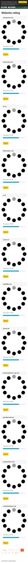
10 (16, 550)
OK (22, 2)
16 (12, 553)
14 (6, 553)
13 (3, 553)
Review (6, 54)
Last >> (16, 553)
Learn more (17, 4)
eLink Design (12, 561)
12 (22, 550)
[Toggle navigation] (25, 6)
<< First (4, 550)
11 (19, 550)
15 (9, 553)
